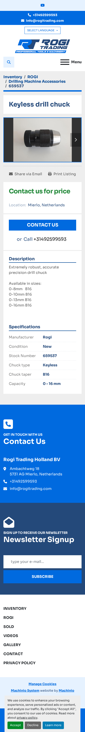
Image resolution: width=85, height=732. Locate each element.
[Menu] (64, 62)
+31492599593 (45, 15)
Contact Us (42, 225)
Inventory (15, 608)
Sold (8, 626)
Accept (15, 725)
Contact (13, 654)
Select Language (40, 30)
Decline (33, 725)
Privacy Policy (19, 663)
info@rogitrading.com (45, 21)
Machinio (66, 690)
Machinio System (25, 690)
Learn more (53, 725)
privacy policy (27, 718)
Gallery (12, 644)
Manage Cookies (42, 684)
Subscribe (42, 576)
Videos (10, 635)
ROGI (8, 617)
